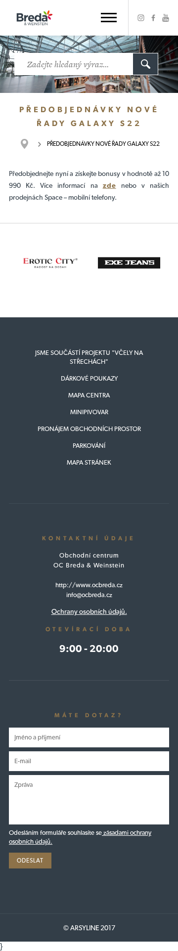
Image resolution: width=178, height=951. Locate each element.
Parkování (89, 445)
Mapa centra (89, 395)
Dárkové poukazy (89, 378)
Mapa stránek (89, 462)
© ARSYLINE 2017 (89, 928)
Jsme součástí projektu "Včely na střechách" (89, 357)
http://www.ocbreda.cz (89, 585)
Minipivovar (89, 412)
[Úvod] (29, 144)
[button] (108, 17)
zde (109, 185)
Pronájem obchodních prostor (89, 428)
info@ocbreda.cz (89, 595)
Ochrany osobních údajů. (89, 611)
